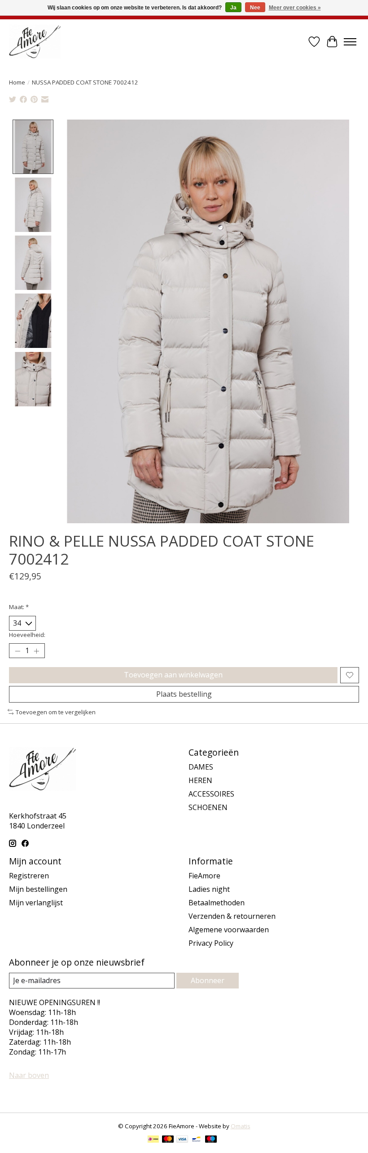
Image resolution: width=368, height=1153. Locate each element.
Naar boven (29, 1075)
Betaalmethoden (216, 903)
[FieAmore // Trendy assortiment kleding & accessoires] (35, 41)
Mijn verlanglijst (36, 903)
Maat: (19, 607)
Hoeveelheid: (27, 635)
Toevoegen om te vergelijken (56, 712)
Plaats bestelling (184, 694)
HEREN (200, 780)
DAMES (200, 767)
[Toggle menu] (350, 42)
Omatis (240, 1126)
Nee (255, 7)
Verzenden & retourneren (232, 916)
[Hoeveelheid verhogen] (36, 651)
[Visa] (182, 1139)
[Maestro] (211, 1139)
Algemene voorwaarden (228, 930)
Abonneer (207, 980)
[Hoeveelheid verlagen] (17, 651)
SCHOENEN (208, 807)
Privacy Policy (210, 943)
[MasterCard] (168, 1139)
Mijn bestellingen (38, 889)
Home (17, 82)
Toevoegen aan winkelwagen (173, 675)
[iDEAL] (153, 1139)
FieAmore (204, 876)
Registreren (29, 876)
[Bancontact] (196, 1139)
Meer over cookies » (295, 7)
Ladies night (209, 889)
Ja (233, 7)
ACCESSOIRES (211, 794)
